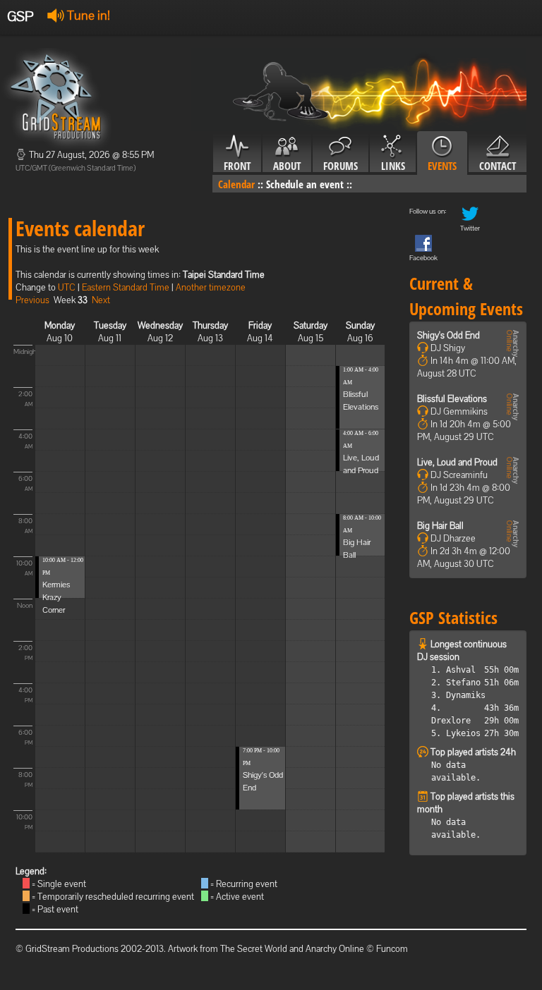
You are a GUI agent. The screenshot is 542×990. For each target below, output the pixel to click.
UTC (67, 287)
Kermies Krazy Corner (56, 597)
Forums (340, 166)
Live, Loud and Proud (457, 462)
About (287, 166)
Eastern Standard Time (125, 287)
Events (442, 166)
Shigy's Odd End (448, 335)
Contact (497, 166)
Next (101, 300)
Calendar (236, 184)
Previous (32, 300)
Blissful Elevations (452, 399)
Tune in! (87, 15)
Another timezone (211, 287)
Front (237, 166)
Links (393, 166)
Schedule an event (305, 184)
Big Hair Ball (440, 526)
